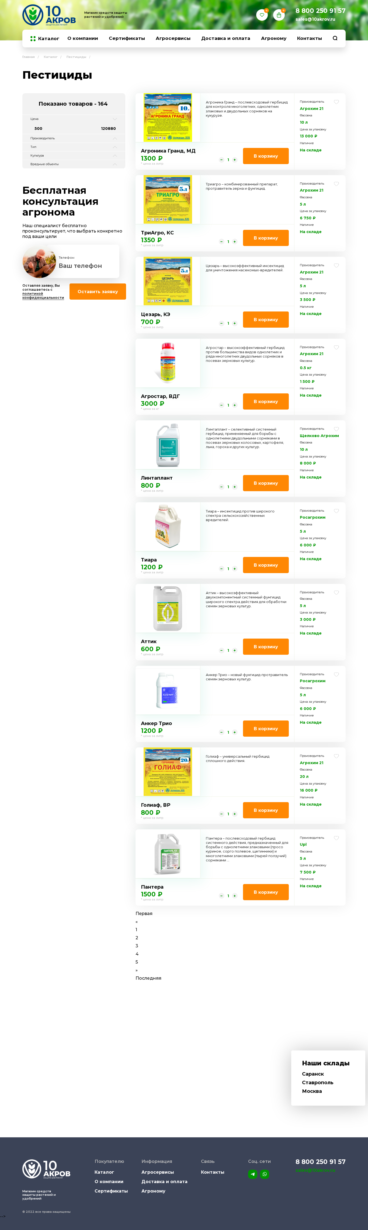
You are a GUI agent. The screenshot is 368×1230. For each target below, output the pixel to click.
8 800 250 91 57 (321, 11)
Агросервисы (173, 38)
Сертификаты (127, 38)
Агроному (273, 38)
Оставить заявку (98, 291)
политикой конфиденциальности (43, 296)
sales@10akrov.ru (315, 19)
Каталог (48, 38)
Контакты (309, 38)
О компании (82, 38)
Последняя (148, 978)
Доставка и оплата (225, 38)
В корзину (266, 156)
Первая (144, 913)
